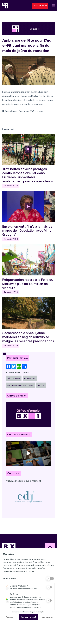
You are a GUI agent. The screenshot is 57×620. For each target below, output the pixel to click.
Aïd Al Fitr (13, 378)
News (41, 385)
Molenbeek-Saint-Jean (20, 385)
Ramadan (29, 378)
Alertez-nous (40, 5)
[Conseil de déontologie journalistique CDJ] (28, 497)
